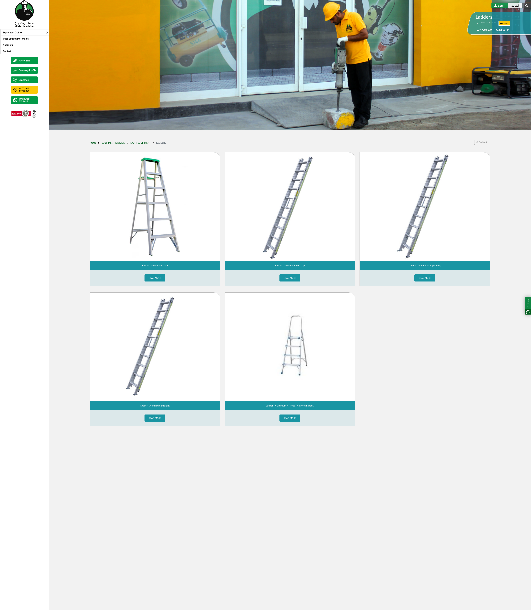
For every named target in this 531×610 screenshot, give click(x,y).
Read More (504, 23)
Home (93, 142)
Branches (24, 79)
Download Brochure (488, 23)
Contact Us (8, 51)
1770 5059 (486, 29)
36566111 (504, 29)
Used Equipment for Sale (16, 38)
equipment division (113, 142)
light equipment (140, 142)
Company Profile (27, 70)
